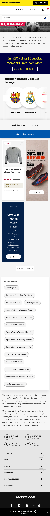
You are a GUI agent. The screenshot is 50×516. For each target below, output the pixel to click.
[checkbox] (21, 143)
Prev (21, 269)
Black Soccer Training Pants (17, 369)
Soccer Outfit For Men (15, 325)
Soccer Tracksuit (13, 302)
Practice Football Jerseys (16, 354)
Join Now (13, 257)
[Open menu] (4, 11)
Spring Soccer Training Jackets (19, 340)
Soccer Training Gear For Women (19, 295)
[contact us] (25, 499)
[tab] (25, 453)
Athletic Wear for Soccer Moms (19, 317)
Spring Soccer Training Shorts (18, 347)
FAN (3, 24)
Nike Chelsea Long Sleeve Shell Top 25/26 (12, 170)
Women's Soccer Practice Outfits (19, 310)
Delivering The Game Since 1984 (17, 3)
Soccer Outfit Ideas (14, 362)
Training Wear (11, 288)
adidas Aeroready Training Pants (19, 377)
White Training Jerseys (15, 384)
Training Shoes (32, 302)
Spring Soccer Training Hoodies (19, 332)
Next (30, 269)
